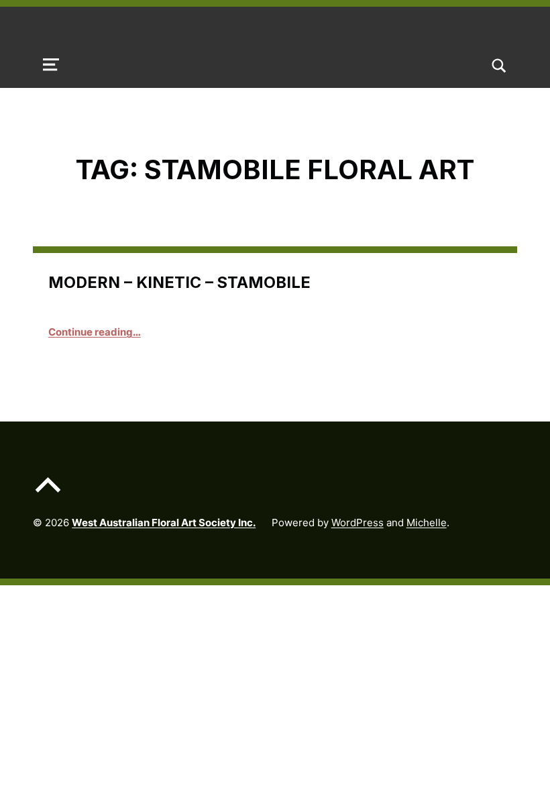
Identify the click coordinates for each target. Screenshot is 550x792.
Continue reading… (94, 332)
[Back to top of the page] (48, 495)
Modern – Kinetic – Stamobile (179, 282)
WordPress (357, 522)
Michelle (426, 522)
